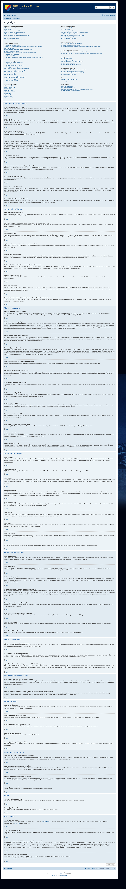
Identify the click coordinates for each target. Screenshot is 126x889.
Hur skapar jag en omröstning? (11, 67)
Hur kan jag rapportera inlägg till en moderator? (15, 76)
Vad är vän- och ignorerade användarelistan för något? (74, 51)
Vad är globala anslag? (9, 91)
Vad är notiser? (7, 94)
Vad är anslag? (7, 93)
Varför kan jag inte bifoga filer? (11, 73)
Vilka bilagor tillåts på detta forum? (69, 79)
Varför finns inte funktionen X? (68, 87)
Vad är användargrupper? (67, 30)
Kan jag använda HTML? (10, 87)
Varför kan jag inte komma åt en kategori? (14, 71)
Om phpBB (17, 823)
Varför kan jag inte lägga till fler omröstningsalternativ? (16, 68)
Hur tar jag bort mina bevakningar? (69, 74)
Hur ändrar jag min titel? (9, 55)
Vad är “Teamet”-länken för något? (69, 38)
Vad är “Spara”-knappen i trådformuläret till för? (15, 77)
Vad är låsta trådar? (8, 96)
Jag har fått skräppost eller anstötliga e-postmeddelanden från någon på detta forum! (81, 46)
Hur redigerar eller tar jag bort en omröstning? (14, 70)
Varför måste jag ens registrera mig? (12, 27)
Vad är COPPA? (7, 29)
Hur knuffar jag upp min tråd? (11, 80)
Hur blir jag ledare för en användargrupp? (70, 33)
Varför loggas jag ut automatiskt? (11, 38)
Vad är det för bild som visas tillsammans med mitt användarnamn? (20, 52)
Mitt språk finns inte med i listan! (11, 51)
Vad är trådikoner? (8, 97)
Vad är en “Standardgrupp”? (67, 36)
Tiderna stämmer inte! (9, 48)
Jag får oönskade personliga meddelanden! (71, 45)
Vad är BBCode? (8, 85)
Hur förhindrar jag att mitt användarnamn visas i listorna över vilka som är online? (23, 46)
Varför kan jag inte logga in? (10, 33)
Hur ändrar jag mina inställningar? (12, 45)
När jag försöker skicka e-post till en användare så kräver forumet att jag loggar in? (23, 57)
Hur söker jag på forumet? (67, 58)
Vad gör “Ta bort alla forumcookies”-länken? (14, 40)
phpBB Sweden (61, 873)
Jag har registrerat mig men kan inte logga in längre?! (16, 35)
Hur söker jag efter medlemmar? (68, 63)
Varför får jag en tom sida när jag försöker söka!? (72, 61)
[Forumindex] (8, 8)
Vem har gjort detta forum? (67, 86)
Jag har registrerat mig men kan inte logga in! (14, 32)
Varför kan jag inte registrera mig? (12, 30)
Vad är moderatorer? (65, 29)
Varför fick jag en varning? (10, 74)
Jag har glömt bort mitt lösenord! (11, 36)
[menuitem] (14, 15)
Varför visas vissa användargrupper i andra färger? (73, 35)
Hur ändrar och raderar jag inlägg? (12, 63)
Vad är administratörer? (66, 27)
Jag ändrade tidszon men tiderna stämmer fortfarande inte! (18, 49)
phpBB (53, 872)
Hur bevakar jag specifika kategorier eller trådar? (72, 71)
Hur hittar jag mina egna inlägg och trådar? (71, 64)
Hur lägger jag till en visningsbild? (11, 54)
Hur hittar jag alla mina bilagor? (68, 81)
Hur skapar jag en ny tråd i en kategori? (13, 62)
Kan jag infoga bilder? (9, 90)
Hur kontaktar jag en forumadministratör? (70, 90)
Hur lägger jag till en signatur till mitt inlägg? (14, 65)
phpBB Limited (46, 821)
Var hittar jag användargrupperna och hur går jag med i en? (75, 32)
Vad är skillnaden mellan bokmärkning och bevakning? (73, 69)
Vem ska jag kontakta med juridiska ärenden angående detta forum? (77, 89)
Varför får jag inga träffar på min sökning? (70, 60)
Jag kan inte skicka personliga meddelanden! (71, 43)
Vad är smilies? (7, 88)
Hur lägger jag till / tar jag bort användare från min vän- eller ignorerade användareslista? (82, 53)
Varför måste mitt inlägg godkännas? (12, 79)
